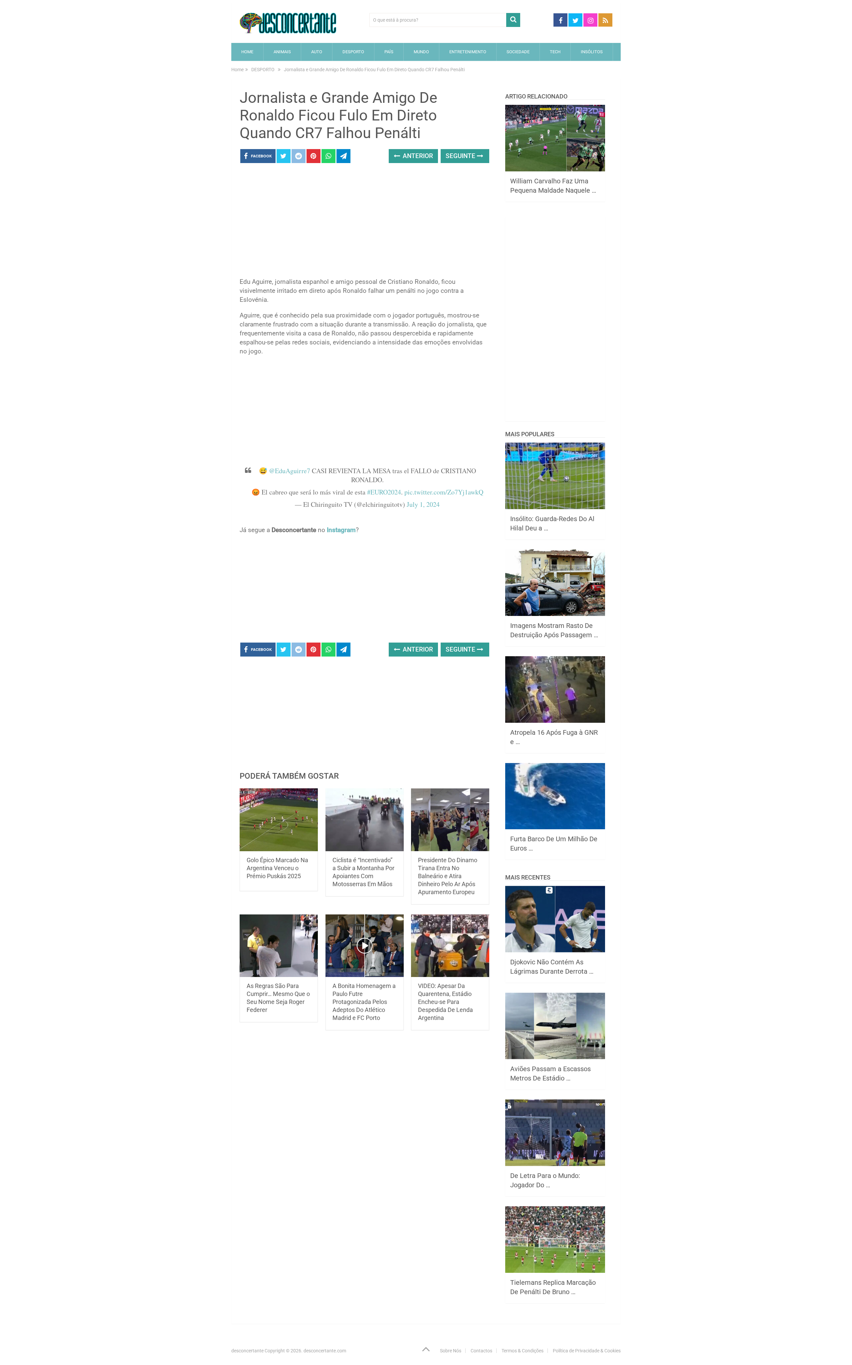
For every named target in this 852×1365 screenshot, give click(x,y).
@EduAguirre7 (289, 470)
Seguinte (461, 156)
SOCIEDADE (518, 51)
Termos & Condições (522, 1350)
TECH (555, 51)
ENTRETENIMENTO (467, 51)
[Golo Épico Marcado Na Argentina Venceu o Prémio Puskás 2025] (279, 819)
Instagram (341, 530)
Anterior (417, 156)
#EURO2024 (384, 492)
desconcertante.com (325, 1350)
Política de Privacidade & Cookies (587, 1350)
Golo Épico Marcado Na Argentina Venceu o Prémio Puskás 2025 (277, 868)
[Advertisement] (364, 222)
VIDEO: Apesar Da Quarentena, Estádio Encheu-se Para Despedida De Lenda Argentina (445, 1001)
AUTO (316, 51)
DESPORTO (353, 51)
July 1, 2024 (423, 504)
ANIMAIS (282, 51)
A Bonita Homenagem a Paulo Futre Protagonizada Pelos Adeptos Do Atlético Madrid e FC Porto (364, 1001)
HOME (247, 51)
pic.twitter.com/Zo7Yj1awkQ (443, 492)
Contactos (481, 1350)
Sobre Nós (450, 1350)
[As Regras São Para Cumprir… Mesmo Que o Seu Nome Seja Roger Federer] (279, 945)
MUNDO (421, 51)
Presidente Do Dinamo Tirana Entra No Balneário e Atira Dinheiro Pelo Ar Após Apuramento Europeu (447, 876)
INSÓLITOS (592, 51)
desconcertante (247, 1350)
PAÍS (388, 51)
